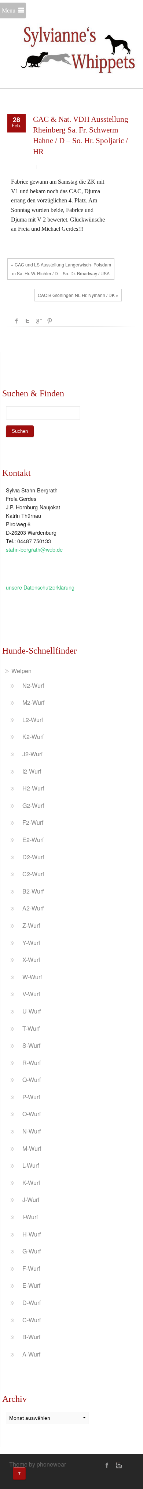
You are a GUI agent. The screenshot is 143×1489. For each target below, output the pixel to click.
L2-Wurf (32, 719)
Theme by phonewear (37, 1464)
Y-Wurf (31, 942)
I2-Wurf (31, 771)
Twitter (27, 320)
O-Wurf (31, 1114)
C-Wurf (31, 1320)
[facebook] (107, 1465)
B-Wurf (31, 1337)
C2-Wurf (33, 874)
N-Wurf (31, 1131)
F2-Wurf (32, 822)
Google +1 (38, 320)
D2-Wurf (33, 857)
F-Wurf (31, 1268)
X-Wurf (31, 959)
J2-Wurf (32, 754)
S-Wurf (31, 1045)
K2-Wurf (33, 736)
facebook (16, 320)
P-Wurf (31, 1097)
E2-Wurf (33, 839)
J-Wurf (30, 1199)
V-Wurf (31, 994)
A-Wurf (31, 1354)
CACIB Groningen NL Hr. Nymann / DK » (78, 295)
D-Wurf (31, 1302)
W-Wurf (32, 977)
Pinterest (49, 320)
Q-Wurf (31, 1079)
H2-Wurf (33, 788)
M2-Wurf (33, 702)
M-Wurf (31, 1148)
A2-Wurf (33, 908)
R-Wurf (31, 1062)
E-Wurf (31, 1285)
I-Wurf (30, 1217)
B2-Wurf (33, 891)
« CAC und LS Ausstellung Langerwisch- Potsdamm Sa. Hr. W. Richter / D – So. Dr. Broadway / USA (61, 268)
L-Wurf (30, 1165)
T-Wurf (31, 1028)
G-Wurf (31, 1251)
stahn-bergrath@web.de (34, 549)
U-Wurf (31, 1011)
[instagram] (118, 1465)
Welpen (21, 670)
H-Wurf (31, 1234)
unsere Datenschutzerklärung (40, 587)
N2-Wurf (33, 685)
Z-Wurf (31, 925)
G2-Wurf (33, 805)
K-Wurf (31, 1182)
